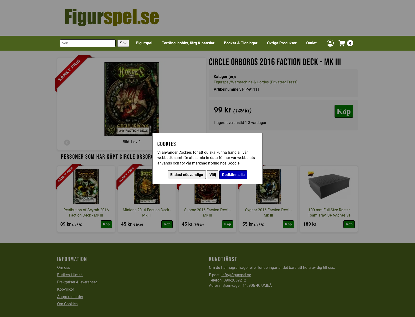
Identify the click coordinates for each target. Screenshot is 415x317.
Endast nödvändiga (186, 174)
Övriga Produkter (282, 43)
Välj (212, 174)
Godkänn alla (233, 174)
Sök (123, 43)
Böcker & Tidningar (240, 43)
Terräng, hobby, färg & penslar (188, 43)
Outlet (311, 43)
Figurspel (144, 43)
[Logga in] (330, 43)
